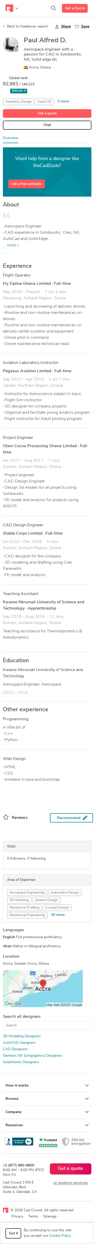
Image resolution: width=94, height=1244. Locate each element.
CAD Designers (15, 1049)
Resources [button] (14, 1125)
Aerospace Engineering (27, 892)
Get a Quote (75, 8)
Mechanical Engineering (27, 915)
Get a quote (47, 113)
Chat (47, 125)
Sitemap (49, 1217)
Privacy (17, 1217)
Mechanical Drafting (24, 907)
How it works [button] (17, 1086)
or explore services (70, 1183)
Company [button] (13, 1112)
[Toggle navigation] (12, 8)
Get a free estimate (26, 184)
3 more (63, 101)
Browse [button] (12, 1099)
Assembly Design (18, 101)
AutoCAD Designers (19, 1043)
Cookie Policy (59, 1236)
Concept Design (57, 907)
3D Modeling (19, 900)
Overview (10, 138)
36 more (57, 915)
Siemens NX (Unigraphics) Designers (32, 1056)
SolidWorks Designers (21, 1062)
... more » (11, 245)
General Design (46, 900)
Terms (33, 1217)
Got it (13, 1233)
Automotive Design (64, 892)
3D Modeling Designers (22, 1036)
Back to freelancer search (27, 27)
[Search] (53, 8)
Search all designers (22, 1017)
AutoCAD (44, 101)
